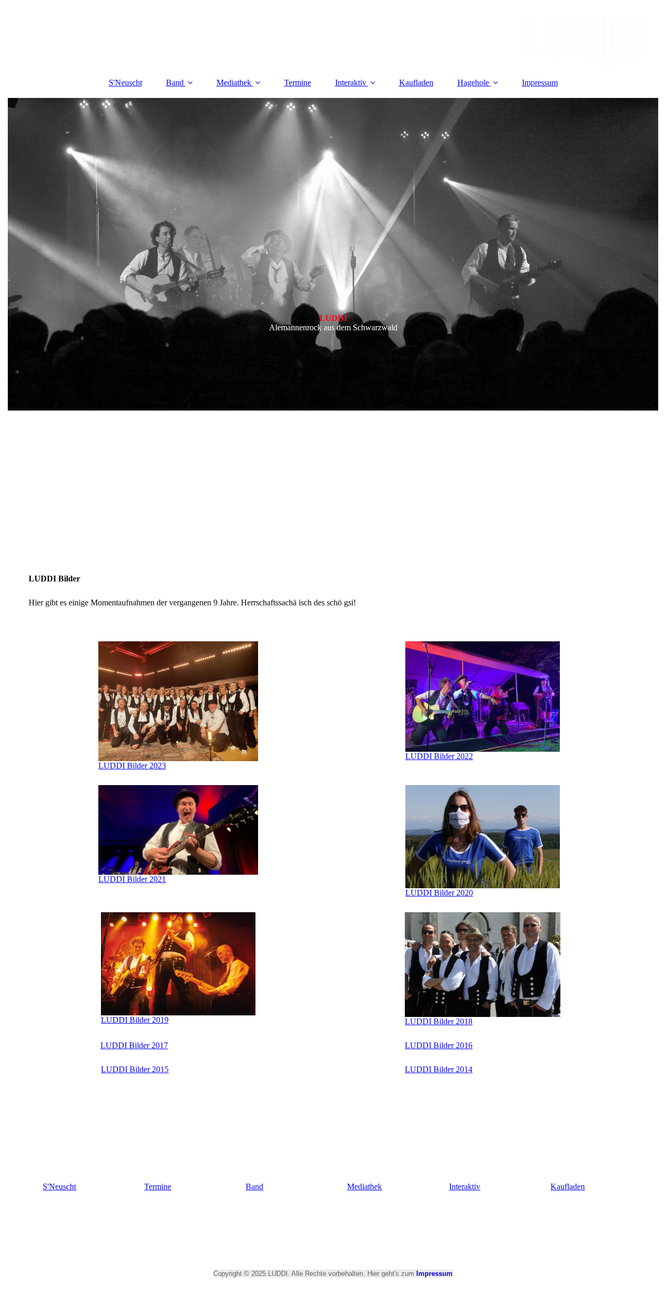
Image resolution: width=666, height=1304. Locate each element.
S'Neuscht (125, 82)
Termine (297, 82)
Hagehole (473, 82)
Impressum (540, 82)
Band (175, 82)
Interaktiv (350, 82)
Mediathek (233, 82)
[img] (333, 34)
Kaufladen (416, 82)
